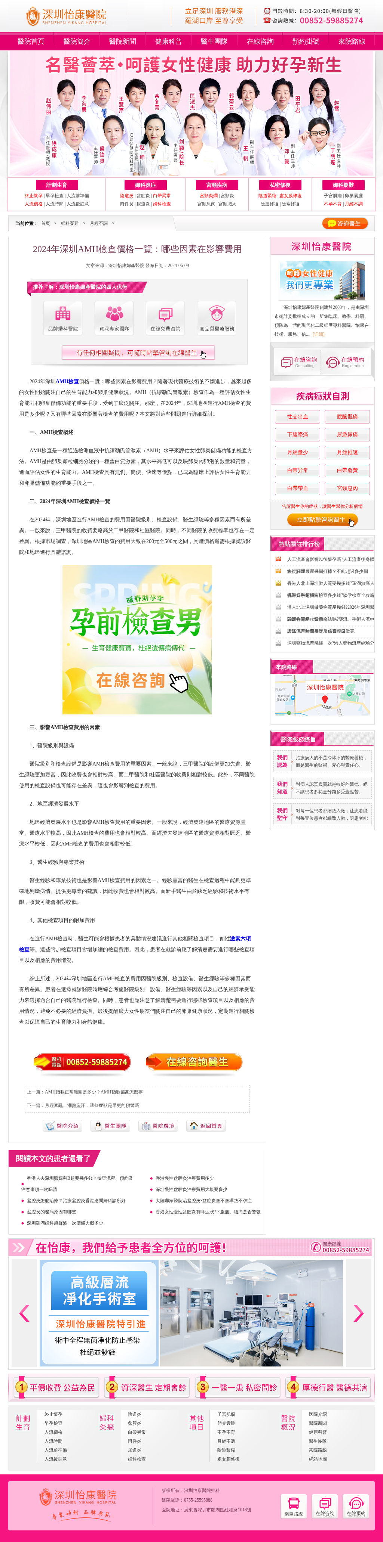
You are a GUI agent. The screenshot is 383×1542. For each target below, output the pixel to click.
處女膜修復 (228, 1459)
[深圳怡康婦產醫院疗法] (158, 1130)
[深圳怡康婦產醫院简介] (62, 318)
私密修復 (280, 185)
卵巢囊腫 (354, 195)
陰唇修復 (270, 204)
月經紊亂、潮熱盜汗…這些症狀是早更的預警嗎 (92, 1105)
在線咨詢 (260, 41)
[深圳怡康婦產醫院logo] (76, 29)
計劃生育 (56, 185)
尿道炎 (143, 204)
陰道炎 (134, 1414)
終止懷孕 (53, 1414)
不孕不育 (226, 1432)
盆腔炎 (143, 195)
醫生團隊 (214, 41)
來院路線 (351, 41)
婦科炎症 (145, 185)
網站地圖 (318, 1459)
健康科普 (168, 41)
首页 (45, 223)
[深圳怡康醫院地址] (294, 1517)
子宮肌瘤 (333, 195)
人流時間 (55, 204)
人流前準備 (78, 195)
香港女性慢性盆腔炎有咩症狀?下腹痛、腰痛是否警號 (208, 1211)
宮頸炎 (227, 195)
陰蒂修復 (291, 204)
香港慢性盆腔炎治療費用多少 (185, 1178)
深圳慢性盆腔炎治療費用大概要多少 (191, 1189)
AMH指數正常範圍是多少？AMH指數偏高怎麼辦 (94, 1092)
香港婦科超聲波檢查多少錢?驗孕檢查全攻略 (330, 595)
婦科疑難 (343, 185)
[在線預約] (356, 1517)
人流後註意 (78, 204)
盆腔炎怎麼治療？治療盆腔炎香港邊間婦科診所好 (76, 1200)
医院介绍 (318, 1414)
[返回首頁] (206, 1130)
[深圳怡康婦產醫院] (322, 280)
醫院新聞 (122, 41)
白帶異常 (137, 1432)
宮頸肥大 (227, 204)
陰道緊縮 (226, 1450)
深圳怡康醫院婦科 (202, 1490)
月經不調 (99, 223)
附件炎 (127, 204)
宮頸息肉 (206, 204)
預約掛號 (305, 41)
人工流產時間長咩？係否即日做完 (321, 631)
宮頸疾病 (216, 185)
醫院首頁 (31, 41)
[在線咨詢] (296, 361)
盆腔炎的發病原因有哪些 (51, 1211)
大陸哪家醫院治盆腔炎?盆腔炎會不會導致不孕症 (204, 1200)
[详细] (319, 334)
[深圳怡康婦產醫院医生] (113, 318)
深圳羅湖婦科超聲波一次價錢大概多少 (65, 1223)
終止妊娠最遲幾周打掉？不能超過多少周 (327, 571)
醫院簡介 (77, 41)
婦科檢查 (137, 1459)
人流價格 (53, 1432)
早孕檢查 (55, 195)
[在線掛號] (348, 361)
